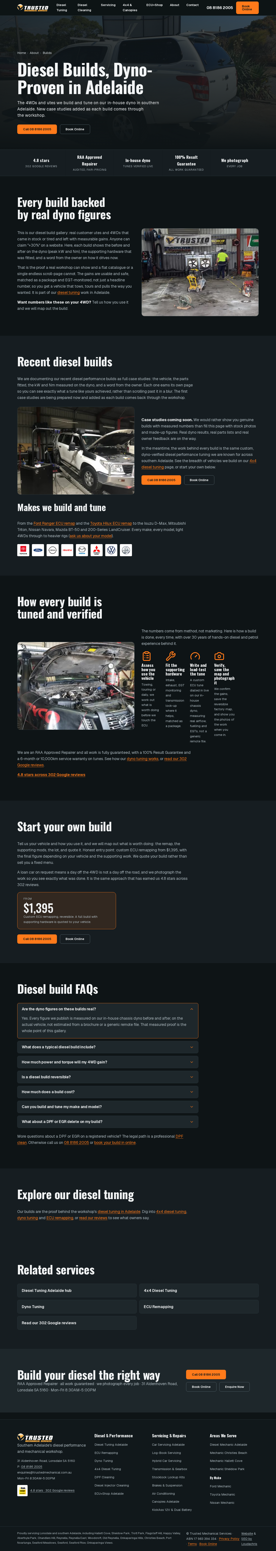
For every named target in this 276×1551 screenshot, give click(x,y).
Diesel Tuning (61, 7)
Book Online (247, 7)
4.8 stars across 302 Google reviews (51, 774)
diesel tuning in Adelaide (119, 1211)
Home (21, 53)
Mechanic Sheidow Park (227, 1469)
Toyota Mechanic (222, 1494)
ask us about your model (91, 535)
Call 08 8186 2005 (37, 129)
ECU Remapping (158, 1306)
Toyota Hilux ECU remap (111, 523)
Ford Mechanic (220, 1486)
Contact (192, 5)
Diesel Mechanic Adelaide (228, 1445)
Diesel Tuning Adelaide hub (47, 1290)
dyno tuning (27, 1217)
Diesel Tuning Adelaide (111, 1445)
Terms (192, 1544)
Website (247, 1533)
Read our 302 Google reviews (49, 1322)
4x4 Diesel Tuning (160, 1290)
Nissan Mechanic (222, 1503)
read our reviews (93, 1217)
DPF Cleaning (104, 1477)
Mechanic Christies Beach (228, 1453)
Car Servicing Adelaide (168, 1445)
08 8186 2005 (220, 7)
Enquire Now (234, 1387)
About (174, 5)
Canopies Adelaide (165, 1502)
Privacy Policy (229, 1539)
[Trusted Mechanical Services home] (32, 8)
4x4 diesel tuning (171, 1211)
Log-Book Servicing (166, 1453)
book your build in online (115, 1142)
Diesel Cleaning (84, 7)
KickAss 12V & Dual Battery (172, 1510)
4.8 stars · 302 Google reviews (52, 1490)
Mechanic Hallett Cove (226, 1461)
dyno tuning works (142, 758)
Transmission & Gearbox (169, 1469)
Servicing (108, 5)
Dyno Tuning (33, 1306)
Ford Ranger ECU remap (54, 523)
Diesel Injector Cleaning (111, 1485)
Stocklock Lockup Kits (168, 1477)
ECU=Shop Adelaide (109, 1494)
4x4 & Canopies (130, 7)
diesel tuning (68, 292)
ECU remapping (59, 1217)
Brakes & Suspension (167, 1485)
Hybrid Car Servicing (166, 1461)
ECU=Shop (154, 5)
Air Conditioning (163, 1494)
